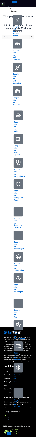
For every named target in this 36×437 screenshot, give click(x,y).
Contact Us (13, 421)
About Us (12, 8)
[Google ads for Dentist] (18, 346)
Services (14, 11)
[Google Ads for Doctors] (18, 393)
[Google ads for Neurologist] (18, 278)
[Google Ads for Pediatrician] (18, 257)
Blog (12, 417)
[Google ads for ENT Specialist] (17, 67)
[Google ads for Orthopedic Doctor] (18, 184)
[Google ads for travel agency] (18, 139)
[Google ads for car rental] (18, 115)
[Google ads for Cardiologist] (18, 235)
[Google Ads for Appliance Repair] (17, 20)
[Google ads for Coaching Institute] (18, 211)
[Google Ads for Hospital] (17, 91)
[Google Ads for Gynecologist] (18, 163)
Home (13, 4)
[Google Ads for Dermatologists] (18, 325)
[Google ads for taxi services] (17, 44)
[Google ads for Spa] (18, 303)
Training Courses (13, 414)
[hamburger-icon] (14, 2)
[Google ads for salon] (18, 367)
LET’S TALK (12, 425)
